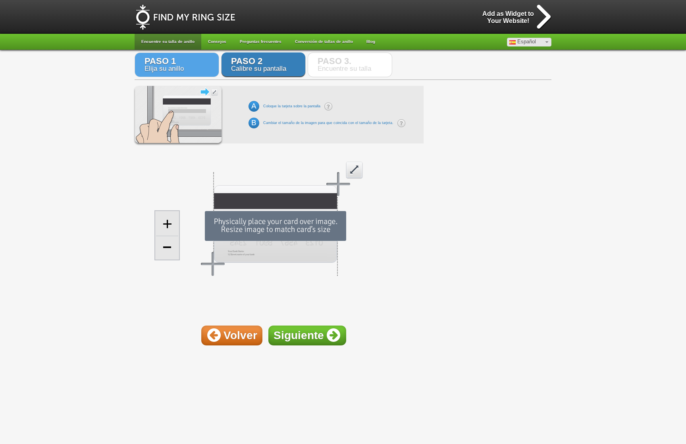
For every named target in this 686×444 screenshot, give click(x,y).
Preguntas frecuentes (260, 41)
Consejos (217, 41)
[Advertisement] (279, 301)
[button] (529, 42)
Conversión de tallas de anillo (324, 41)
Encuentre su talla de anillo (168, 41)
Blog (370, 41)
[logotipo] (186, 17)
